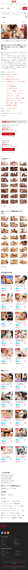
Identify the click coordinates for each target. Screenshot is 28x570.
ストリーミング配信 (11, 91)
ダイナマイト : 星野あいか (7, 321)
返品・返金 (3, 554)
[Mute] (23, 37)
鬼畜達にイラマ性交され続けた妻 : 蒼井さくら (20, 420)
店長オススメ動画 (20, 98)
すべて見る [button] (4, 206)
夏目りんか (16, 74)
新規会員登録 (17, 543)
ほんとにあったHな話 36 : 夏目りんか (7, 340)
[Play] (14, 31)
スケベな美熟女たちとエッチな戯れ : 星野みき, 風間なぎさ (21, 384)
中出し (18, 95)
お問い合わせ (18, 551)
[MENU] (26, 17)
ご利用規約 (3, 544)
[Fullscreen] (25, 37)
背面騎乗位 (9, 105)
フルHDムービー (10, 95)
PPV (8, 8)
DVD (2, 8)
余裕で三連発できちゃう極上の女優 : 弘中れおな (20, 402)
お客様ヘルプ (17, 3)
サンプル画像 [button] (5, 40)
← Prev (3, 22)
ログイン (3, 3)
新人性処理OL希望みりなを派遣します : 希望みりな (7, 402)
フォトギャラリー (19, 93)
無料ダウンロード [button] (20, 40)
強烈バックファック (11, 100)
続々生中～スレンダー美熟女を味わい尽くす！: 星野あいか (21, 304)
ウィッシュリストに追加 (9, 136)
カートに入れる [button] (8, 134)
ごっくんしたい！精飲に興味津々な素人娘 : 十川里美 (7, 384)
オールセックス (10, 84)
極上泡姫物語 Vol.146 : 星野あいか (21, 358)
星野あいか (9, 74)
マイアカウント (18, 553)
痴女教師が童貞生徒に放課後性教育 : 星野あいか (20, 340)
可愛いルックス (10, 98)
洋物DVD (3, 541)
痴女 (11, 103)
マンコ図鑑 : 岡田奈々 (20, 437)
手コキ (19, 100)
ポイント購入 (10, 3)
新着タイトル (4, 370)
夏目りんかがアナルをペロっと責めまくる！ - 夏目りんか (21, 322)
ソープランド (21, 91)
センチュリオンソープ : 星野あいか (7, 304)
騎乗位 (15, 105)
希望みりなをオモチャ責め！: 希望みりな (6, 420)
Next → (24, 22)
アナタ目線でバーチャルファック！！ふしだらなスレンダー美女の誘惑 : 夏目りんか (7, 286)
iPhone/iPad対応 (21, 81)
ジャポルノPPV (17, 539)
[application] (14, 31)
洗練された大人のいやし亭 (12, 79)
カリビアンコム (10, 76)
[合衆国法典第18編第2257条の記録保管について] (14, 565)
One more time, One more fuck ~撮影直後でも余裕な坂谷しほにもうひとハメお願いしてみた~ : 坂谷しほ (7, 456)
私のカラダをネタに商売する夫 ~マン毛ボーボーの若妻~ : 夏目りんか (21, 286)
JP (25, 3)
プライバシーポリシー (6, 556)
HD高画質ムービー (10, 81)
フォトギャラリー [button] (12, 40)
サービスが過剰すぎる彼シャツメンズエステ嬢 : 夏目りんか (7, 358)
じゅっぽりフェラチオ (11, 88)
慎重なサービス (18, 554)
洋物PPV (15, 541)
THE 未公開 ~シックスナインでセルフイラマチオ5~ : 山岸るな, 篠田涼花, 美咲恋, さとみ (7, 438)
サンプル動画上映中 (11, 86)
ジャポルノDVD (4, 539)
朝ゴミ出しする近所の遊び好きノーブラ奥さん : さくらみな (21, 456)
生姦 (7, 103)
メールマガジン (17, 544)
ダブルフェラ (9, 93)
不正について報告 (5, 553)
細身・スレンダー (18, 103)
